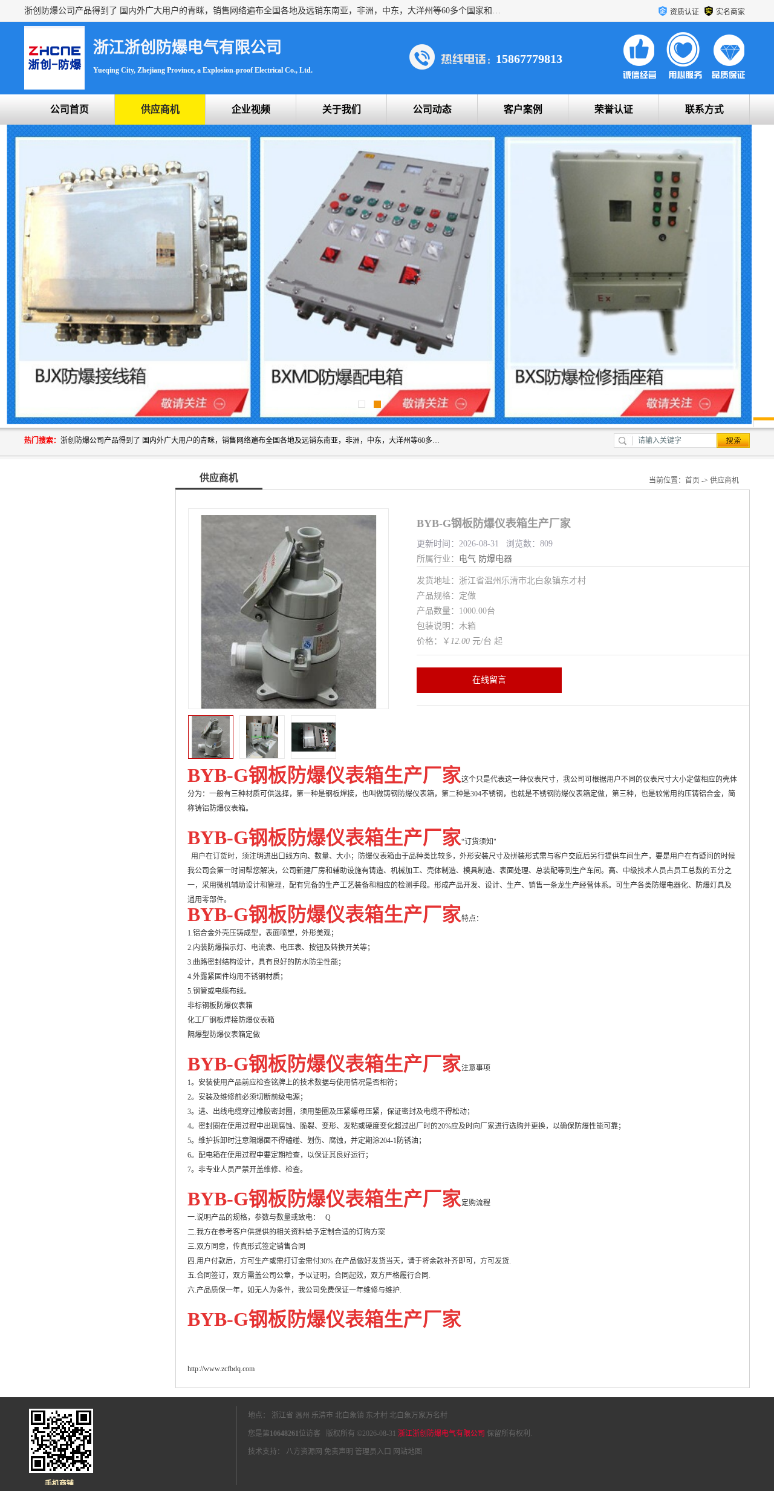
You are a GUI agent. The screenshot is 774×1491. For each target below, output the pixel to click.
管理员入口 (373, 1451)
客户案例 (523, 109)
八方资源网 (304, 1451)
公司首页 (69, 109)
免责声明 (338, 1451)
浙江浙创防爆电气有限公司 (441, 1433)
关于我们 (341, 109)
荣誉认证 (613, 109)
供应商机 (160, 109)
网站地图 (407, 1451)
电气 (467, 558)
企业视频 (251, 109)
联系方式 (704, 109)
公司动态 (432, 109)
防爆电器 (495, 558)
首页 (692, 480)
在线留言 (489, 679)
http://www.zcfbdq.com (221, 1369)
